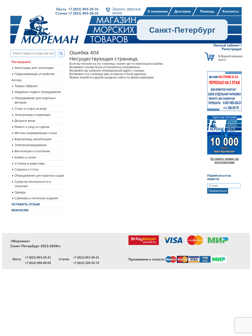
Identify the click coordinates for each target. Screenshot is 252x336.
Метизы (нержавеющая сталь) (36, 133)
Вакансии (20, 210)
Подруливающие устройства (35, 74)
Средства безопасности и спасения (33, 184)
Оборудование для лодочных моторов (35, 100)
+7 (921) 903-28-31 (86, 257)
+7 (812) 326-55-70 (86, 263)
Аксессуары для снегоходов (34, 68)
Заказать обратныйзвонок (126, 11)
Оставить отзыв (26, 204)
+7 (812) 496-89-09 (38, 263)
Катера (17, 80)
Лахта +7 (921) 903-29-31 (77, 9)
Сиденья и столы (27, 169)
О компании (157, 11)
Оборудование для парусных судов (39, 175)
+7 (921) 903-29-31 (38, 257)
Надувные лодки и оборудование (38, 92)
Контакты (230, 11)
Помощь (207, 11)
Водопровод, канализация (33, 139)
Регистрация (232, 49)
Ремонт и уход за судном (32, 127)
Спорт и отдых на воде (31, 108)
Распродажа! (21, 62)
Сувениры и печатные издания (36, 198)
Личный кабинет (226, 45)
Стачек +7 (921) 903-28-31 (77, 13)
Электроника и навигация (32, 115)
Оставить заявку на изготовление (224, 160)
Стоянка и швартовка (30, 163)
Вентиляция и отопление (32, 151)
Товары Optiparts (26, 86)
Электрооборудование (31, 145)
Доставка (182, 11)
